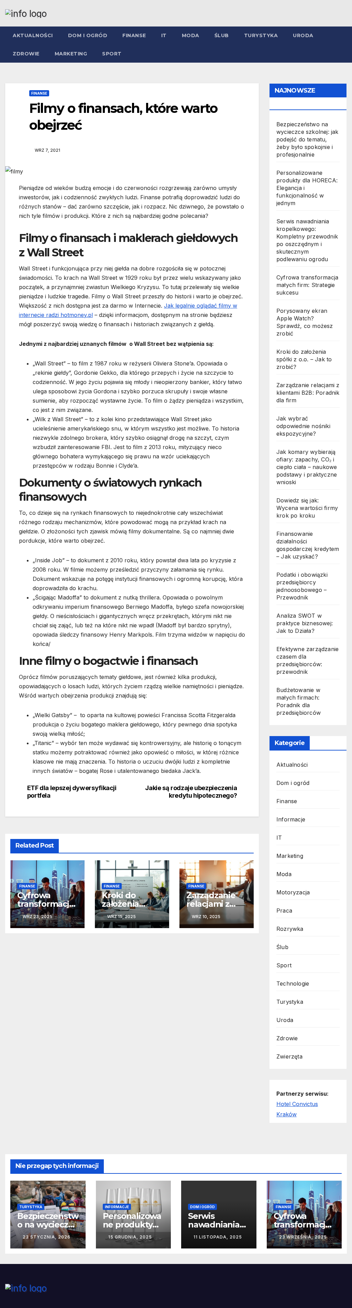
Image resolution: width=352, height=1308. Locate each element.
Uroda (303, 35)
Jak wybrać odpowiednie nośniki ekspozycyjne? (303, 426)
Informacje (290, 819)
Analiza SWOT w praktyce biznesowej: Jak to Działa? (304, 623)
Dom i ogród (88, 35)
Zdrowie (26, 54)
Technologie (292, 983)
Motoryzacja (293, 892)
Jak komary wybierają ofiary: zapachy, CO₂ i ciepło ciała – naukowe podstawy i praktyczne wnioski (306, 467)
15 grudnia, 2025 (130, 1237)
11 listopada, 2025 (218, 1237)
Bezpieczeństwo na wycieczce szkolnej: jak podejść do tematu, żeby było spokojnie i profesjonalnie (307, 139)
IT (164, 35)
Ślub (221, 35)
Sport (112, 54)
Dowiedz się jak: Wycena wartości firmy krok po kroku (307, 508)
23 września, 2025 (303, 1237)
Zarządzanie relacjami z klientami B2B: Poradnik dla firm (308, 393)
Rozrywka (290, 928)
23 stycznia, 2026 (46, 1237)
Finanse (134, 35)
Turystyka (261, 35)
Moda (190, 35)
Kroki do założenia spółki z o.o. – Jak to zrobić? (304, 359)
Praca (284, 910)
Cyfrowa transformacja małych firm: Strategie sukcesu (307, 285)
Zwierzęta (289, 1056)
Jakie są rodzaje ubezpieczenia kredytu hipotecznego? (191, 791)
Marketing (71, 54)
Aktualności (33, 35)
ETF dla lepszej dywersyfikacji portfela (72, 791)
